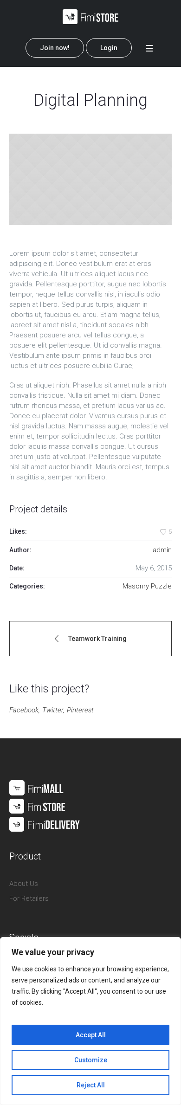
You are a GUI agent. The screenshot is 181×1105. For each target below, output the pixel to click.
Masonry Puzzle (147, 586)
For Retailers (29, 898)
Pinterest (80, 710)
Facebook (24, 710)
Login (108, 48)
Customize (90, 1060)
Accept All (91, 1035)
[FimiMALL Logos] (44, 805)
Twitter (52, 710)
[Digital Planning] (90, 179)
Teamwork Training (97, 638)
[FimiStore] (90, 16)
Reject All (91, 1085)
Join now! (55, 48)
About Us (23, 883)
